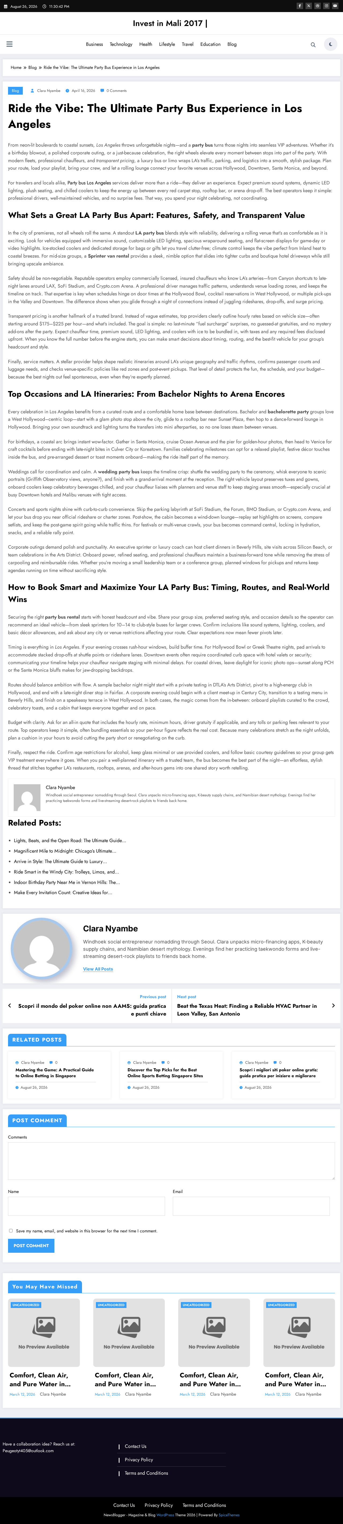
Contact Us (135, 1446)
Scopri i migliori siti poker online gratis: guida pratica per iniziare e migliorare (279, 1073)
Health (145, 44)
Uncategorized (26, 1305)
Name (13, 1191)
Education (210, 44)
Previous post (153, 996)
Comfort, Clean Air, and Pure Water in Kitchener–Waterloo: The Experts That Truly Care (43, 1380)
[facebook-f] (300, 6)
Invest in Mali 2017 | (170, 23)
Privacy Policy (139, 1459)
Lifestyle (167, 44)
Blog (232, 44)
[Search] (313, 45)
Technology (121, 44)
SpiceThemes (229, 1515)
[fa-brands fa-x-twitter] (308, 6)
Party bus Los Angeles (89, 182)
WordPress (165, 1515)
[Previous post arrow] (10, 1006)
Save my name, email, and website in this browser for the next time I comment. (87, 1231)
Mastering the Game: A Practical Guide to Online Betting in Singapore (55, 1073)
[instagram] (326, 6)
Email (178, 1191)
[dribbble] (317, 6)
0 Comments (117, 90)
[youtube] (335, 6)
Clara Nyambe (48, 90)
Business (94, 44)
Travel (187, 44)
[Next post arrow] (333, 1006)
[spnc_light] (330, 44)
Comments (17, 1137)
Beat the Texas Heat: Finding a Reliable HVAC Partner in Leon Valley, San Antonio (247, 1009)
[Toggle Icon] (9, 45)
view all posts (98, 969)
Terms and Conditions (146, 1473)
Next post (186, 996)
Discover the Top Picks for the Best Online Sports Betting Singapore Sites (165, 1073)
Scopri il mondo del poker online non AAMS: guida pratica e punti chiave (92, 1009)
